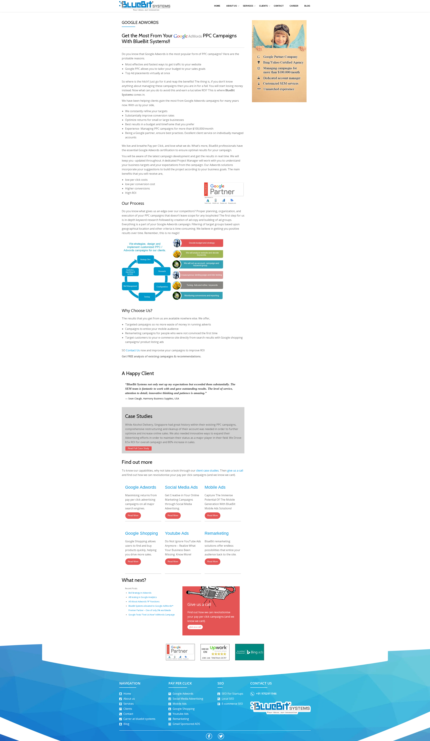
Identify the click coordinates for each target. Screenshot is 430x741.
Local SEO (228, 698)
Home (217, 6)
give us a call (235, 470)
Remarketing (217, 533)
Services (248, 6)
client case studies (207, 470)
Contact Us (133, 350)
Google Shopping (141, 533)
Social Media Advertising (188, 698)
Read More (133, 515)
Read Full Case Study (138, 448)
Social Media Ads (181, 487)
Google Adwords (140, 487)
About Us (231, 6)
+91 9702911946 (266, 693)
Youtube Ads (177, 533)
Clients (263, 6)
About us (129, 698)
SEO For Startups (232, 693)
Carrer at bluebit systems (139, 719)
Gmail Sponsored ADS (186, 724)
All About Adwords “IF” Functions (143, 601)
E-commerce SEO (232, 704)
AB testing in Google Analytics (142, 597)
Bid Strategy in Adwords (139, 592)
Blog (307, 6)
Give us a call (199, 604)
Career (294, 6)
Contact (279, 6)
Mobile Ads (215, 487)
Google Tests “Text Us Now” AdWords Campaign (151, 614)
